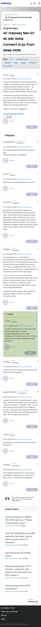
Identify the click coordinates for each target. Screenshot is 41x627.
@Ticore (5, 210)
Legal (3, 619)
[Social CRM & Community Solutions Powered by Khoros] (32, 601)
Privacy (4, 615)
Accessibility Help (8, 608)
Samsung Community (10, 15)
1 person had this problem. (13, 114)
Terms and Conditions (9, 612)
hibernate (8, 63)
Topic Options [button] (34, 19)
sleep (15, 63)
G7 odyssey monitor (22, 59)
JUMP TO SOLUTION (18, 25)
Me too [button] (9, 117)
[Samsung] (6, 3)
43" (11, 59)
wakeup (23, 63)
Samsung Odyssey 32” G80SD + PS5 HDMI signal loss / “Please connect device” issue (18, 520)
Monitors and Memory (24, 79)
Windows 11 (32, 63)
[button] (34, 74)
